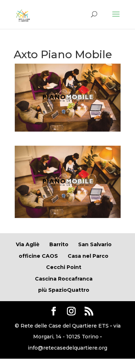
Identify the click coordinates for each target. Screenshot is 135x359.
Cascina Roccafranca (64, 278)
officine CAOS (38, 256)
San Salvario (95, 244)
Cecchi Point (63, 267)
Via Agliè (28, 244)
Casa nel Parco (88, 256)
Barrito (58, 244)
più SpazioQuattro (63, 290)
